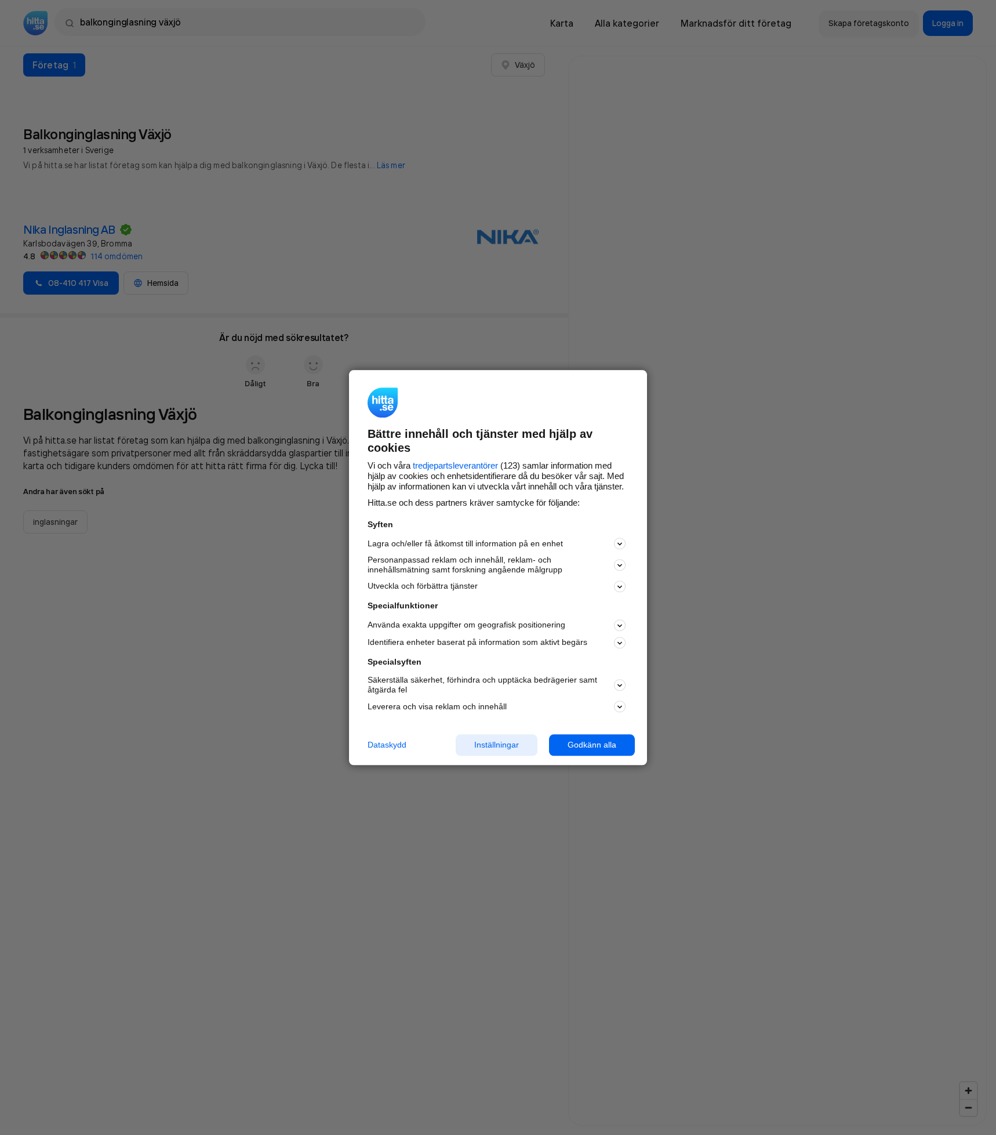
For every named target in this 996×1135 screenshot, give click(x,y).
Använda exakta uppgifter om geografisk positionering (466, 625)
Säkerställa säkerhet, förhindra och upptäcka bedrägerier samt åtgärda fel (482, 685)
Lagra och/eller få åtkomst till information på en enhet (465, 543)
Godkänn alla (592, 744)
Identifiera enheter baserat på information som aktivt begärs (477, 642)
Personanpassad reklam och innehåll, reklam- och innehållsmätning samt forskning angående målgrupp (465, 565)
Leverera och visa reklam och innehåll (437, 706)
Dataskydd (387, 744)
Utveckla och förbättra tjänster (423, 586)
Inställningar (496, 744)
